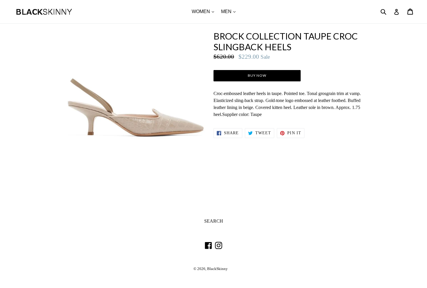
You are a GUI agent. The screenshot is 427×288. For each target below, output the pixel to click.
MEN (229, 11)
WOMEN (204, 11)
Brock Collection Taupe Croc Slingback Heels (286, 41)
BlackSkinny (217, 269)
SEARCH (213, 221)
